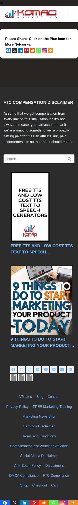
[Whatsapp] (38, 50)
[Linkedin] (20, 50)
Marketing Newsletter (39, 416)
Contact (53, 397)
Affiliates (25, 397)
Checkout (39, 485)
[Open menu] (70, 14)
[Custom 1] (13, 377)
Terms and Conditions (39, 436)
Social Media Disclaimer (39, 456)
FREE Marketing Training (52, 407)
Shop (24, 485)
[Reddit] (32, 50)
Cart (54, 485)
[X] (14, 50)
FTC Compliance (56, 476)
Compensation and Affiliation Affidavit (39, 446)
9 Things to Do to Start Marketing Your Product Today (40, 343)
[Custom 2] (21, 377)
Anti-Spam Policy (27, 466)
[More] (50, 50)
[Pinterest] (26, 50)
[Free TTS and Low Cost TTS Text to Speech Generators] (30, 207)
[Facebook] (8, 50)
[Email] (62, 369)
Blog (39, 397)
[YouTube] (45, 369)
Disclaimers (54, 466)
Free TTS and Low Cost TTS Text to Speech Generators (42, 249)
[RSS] (70, 369)
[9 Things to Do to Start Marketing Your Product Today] (41, 300)
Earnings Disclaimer (39, 426)
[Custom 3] (29, 377)
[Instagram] (44, 50)
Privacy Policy (17, 407)
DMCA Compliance (23, 476)
